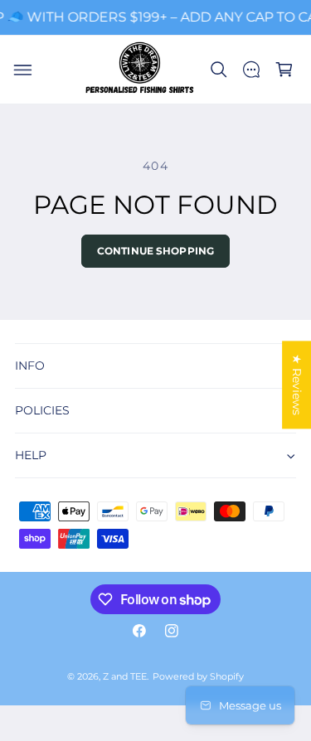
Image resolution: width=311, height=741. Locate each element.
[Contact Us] (251, 69)
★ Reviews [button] (297, 384)
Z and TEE (125, 676)
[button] (22, 69)
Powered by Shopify (198, 676)
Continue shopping (155, 251)
